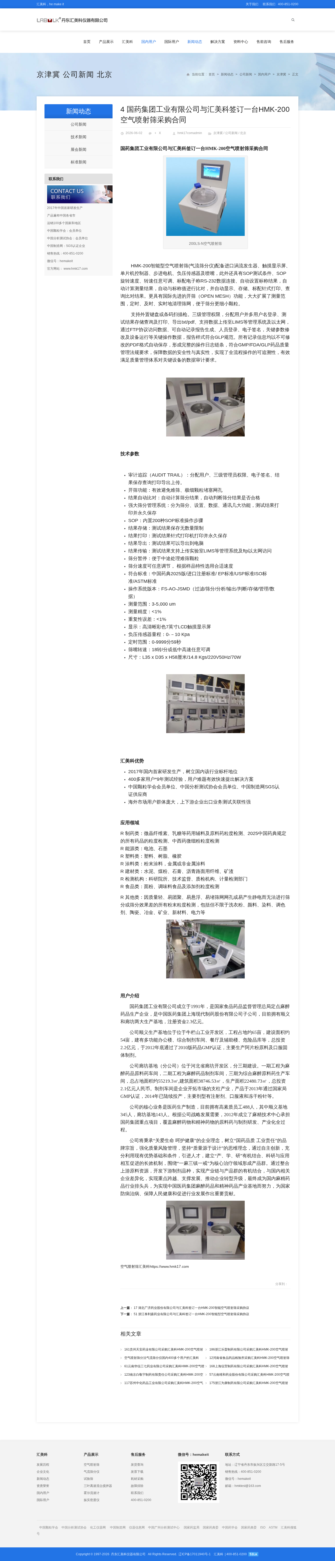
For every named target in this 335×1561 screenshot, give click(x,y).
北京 (105, 74)
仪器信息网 (137, 1527)
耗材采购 (137, 1479)
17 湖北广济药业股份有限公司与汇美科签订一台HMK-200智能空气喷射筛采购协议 (191, 1308)
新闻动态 (194, 42)
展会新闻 (78, 149)
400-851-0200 (141, 1500)
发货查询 (137, 1464)
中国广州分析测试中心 (164, 1527)
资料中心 (240, 42)
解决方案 (217, 42)
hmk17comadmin (189, 133)
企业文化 (43, 1472)
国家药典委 (211, 1527)
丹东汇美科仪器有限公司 (128, 1554)
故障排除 (137, 1486)
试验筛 (88, 1479)
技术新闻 (78, 137)
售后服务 (287, 42)
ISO (262, 1527)
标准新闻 (78, 162)
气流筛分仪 (91, 1472)
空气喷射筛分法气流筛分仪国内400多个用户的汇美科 (161, 1358)
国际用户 (171, 42)
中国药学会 (230, 1527)
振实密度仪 (91, 1500)
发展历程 (43, 1464)
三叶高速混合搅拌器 (98, 1486)
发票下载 (137, 1472)
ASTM (273, 1527)
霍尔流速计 (91, 1493)
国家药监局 (191, 1527)
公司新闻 (78, 74)
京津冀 (48, 74)
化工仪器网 (98, 1527)
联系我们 (269, 4)
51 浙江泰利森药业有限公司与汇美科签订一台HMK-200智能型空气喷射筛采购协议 (191, 1314)
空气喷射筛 (91, 1464)
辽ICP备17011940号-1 (194, 1554)
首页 (87, 42)
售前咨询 (263, 42)
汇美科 (127, 42)
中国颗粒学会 (48, 1527)
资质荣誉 (43, 1486)
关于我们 (252, 4)
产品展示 (106, 42)
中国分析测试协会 (74, 1527)
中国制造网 (118, 1527)
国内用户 (148, 42)
